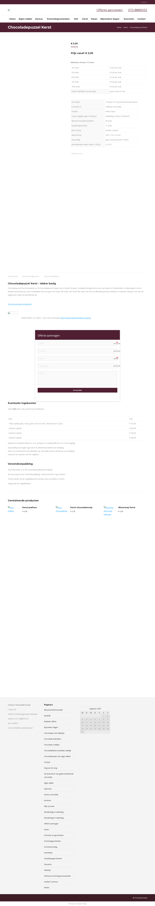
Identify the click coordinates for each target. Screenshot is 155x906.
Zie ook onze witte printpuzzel (19, 304)
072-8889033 (137, 10)
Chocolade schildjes (52, 745)
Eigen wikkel (49, 783)
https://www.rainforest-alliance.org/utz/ (76, 318)
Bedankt (47, 716)
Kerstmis (47, 800)
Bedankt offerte (50, 721)
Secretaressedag (50, 847)
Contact (47, 762)
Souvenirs (48, 864)
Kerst (81, 153)
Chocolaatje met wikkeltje (54, 733)
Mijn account (49, 806)
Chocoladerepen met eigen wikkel (57, 756)
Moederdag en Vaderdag (53, 812)
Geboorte (48, 789)
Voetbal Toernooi (51, 882)
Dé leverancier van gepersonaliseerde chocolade (59, 775)
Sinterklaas (48, 853)
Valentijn (47, 870)
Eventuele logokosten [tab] (30, 276)
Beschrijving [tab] (12, 276)
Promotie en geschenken (54, 835)
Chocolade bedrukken (52, 739)
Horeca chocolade (51, 794)
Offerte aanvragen (110, 10)
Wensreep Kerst (126, 507)
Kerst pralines (29, 507)
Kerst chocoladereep (81, 507)
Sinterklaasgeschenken (53, 858)
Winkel (46, 887)
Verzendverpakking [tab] (51, 276)
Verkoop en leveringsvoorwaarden (57, 876)
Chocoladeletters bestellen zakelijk (57, 750)
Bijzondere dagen (51, 727)
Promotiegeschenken (52, 841)
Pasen (46, 829)
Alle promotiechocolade (53, 710)
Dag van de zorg (50, 768)
